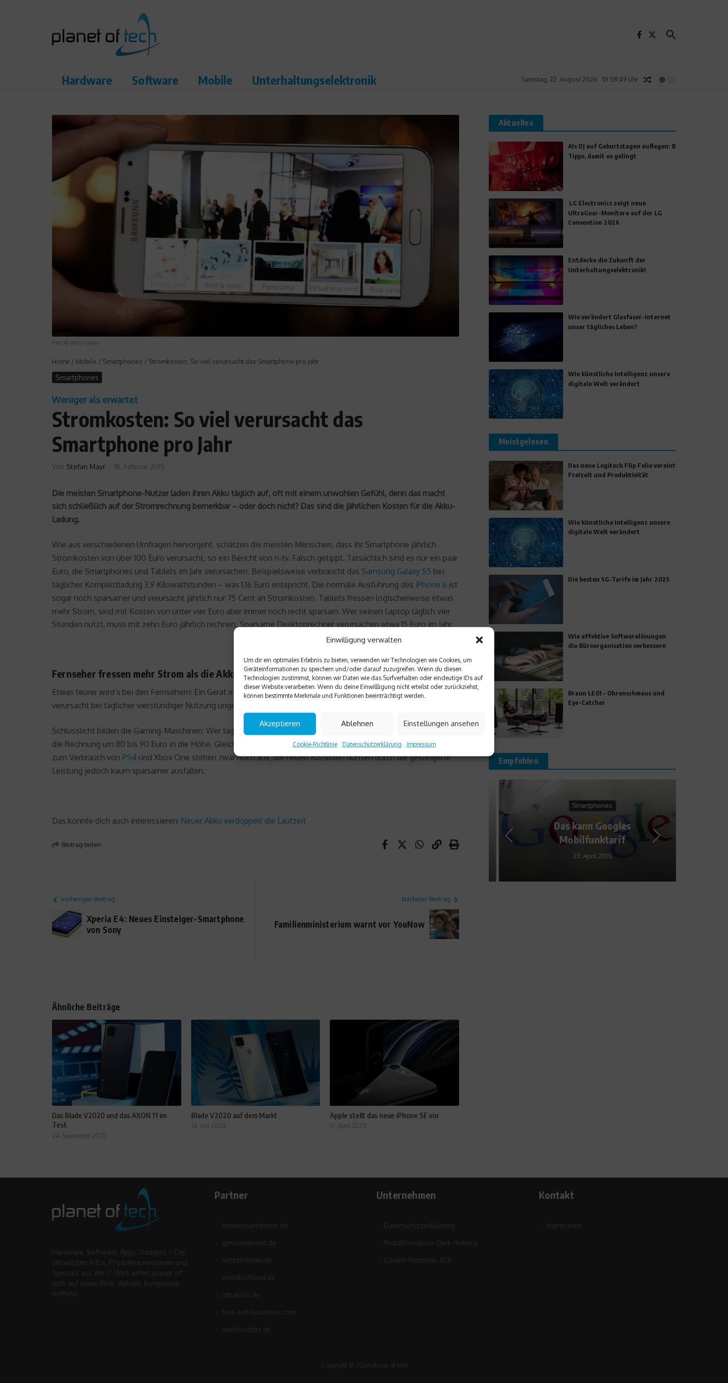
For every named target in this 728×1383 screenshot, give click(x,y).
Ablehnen (357, 723)
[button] (479, 640)
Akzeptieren (280, 723)
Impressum (421, 743)
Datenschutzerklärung (372, 743)
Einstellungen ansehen (441, 723)
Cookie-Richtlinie (315, 743)
